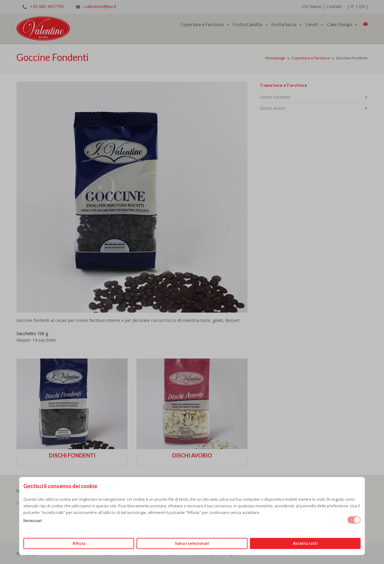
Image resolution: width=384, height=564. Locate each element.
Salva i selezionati (192, 543)
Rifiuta (79, 543)
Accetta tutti (305, 543)
